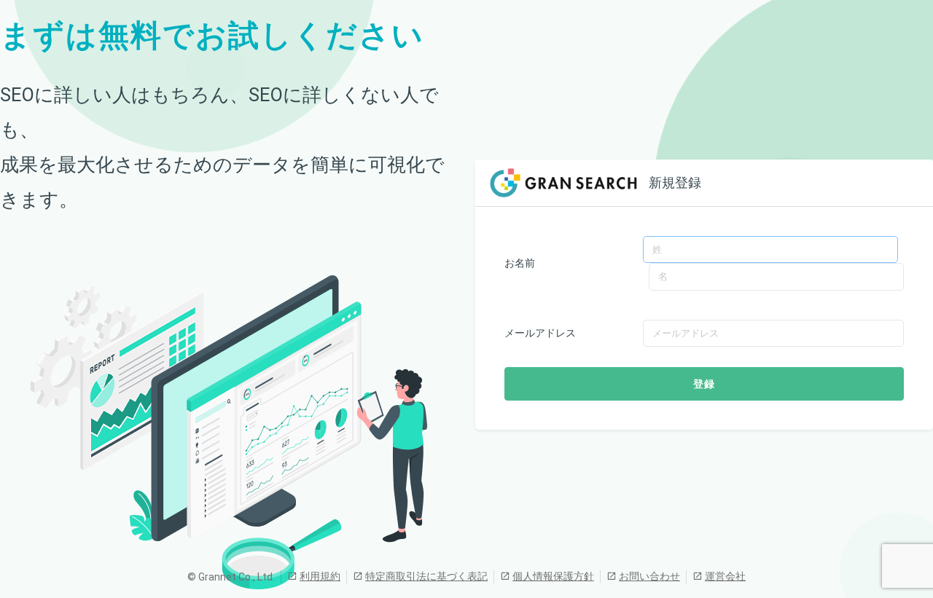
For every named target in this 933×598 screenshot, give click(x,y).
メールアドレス (540, 333)
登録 (704, 384)
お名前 (519, 263)
